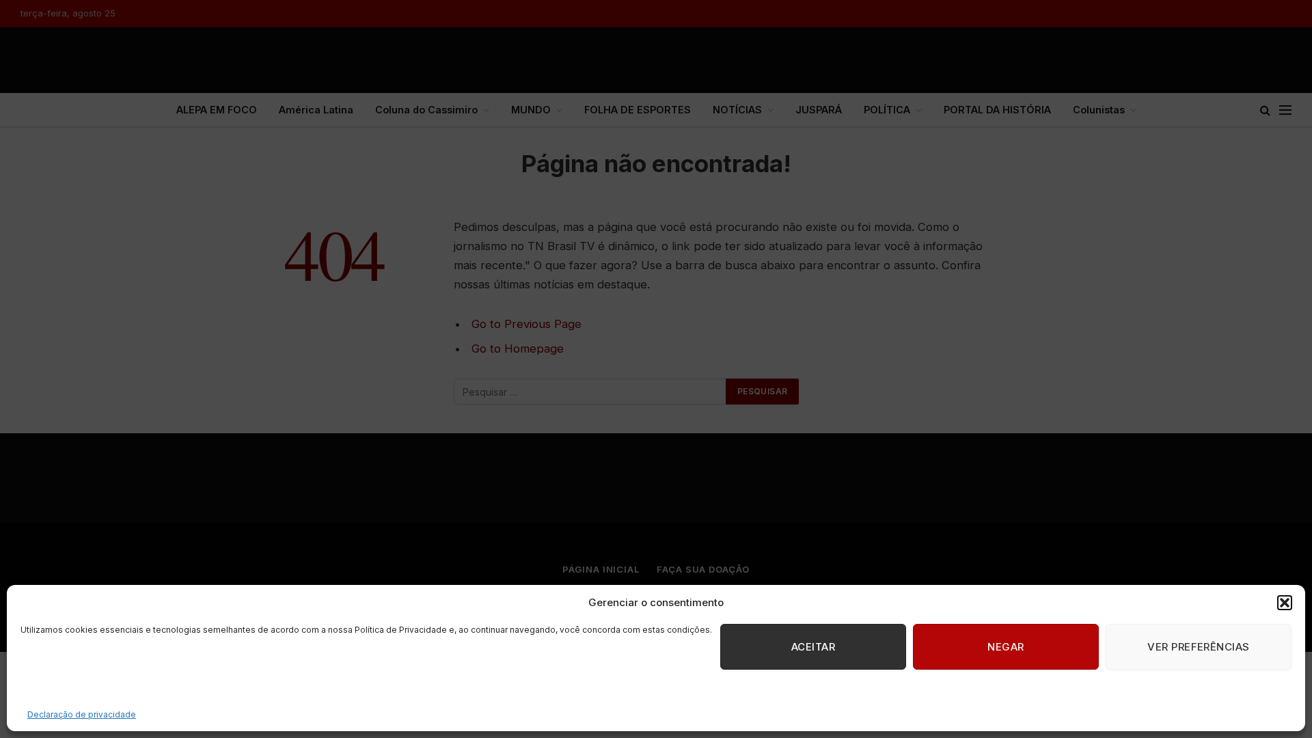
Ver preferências (1198, 646)
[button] (1285, 603)
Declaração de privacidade (81, 714)
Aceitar (813, 646)
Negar (1005, 646)
